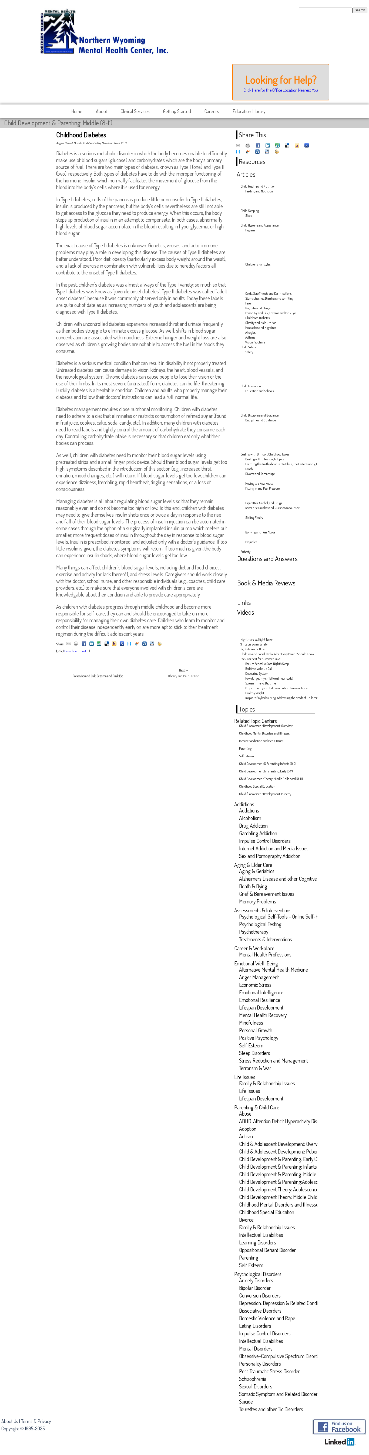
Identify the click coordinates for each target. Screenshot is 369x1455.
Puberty (245, 552)
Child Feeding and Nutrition (258, 186)
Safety (249, 352)
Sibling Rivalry (254, 518)
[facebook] (84, 644)
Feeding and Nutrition (259, 191)
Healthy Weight (254, 693)
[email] (68, 644)
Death (249, 469)
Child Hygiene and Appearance (259, 225)
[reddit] (152, 644)
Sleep (248, 216)
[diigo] (129, 644)
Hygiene (250, 230)
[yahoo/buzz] (114, 644)
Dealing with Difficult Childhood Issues (264, 454)
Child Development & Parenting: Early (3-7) (266, 771)
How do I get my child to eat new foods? (269, 678)
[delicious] (106, 644)
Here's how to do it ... (76, 651)
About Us (9, 1421)
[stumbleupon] (99, 644)
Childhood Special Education (257, 786)
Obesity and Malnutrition (261, 323)
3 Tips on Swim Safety (253, 644)
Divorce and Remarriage (260, 474)
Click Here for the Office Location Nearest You (281, 90)
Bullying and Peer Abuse (260, 532)
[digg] (144, 644)
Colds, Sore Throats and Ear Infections (268, 293)
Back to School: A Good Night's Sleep (267, 664)
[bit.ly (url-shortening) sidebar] (159, 644)
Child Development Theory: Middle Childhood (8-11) (271, 779)
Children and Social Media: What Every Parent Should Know (274, 654)
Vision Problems (255, 342)
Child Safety (248, 347)
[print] (75, 644)
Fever (248, 303)
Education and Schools (259, 391)
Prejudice (251, 542)
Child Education (250, 386)
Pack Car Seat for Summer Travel (260, 659)
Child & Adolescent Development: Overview (266, 726)
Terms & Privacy (36, 1421)
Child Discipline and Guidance (259, 415)
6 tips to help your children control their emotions (276, 688)
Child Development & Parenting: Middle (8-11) (58, 123)
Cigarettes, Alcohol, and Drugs (263, 503)
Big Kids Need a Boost (253, 649)
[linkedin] (91, 644)
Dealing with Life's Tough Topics (264, 459)
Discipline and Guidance (260, 420)
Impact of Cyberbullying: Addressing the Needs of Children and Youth (277, 698)
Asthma (250, 337)
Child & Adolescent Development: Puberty (265, 794)
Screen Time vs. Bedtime (260, 683)
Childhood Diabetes (257, 318)
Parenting (245, 748)
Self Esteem (246, 756)
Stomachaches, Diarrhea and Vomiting (269, 298)
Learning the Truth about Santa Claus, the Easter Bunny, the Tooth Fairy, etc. (277, 464)
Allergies (250, 332)
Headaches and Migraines (260, 328)
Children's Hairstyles (257, 264)
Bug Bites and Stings (257, 308)
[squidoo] (137, 644)
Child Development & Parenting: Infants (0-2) (268, 764)
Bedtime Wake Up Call (259, 669)
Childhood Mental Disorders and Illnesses (264, 733)
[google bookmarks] (121, 644)
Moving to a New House (259, 483)
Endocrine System (256, 673)
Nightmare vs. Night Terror (256, 639)
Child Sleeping (249, 211)
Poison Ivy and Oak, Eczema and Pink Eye (270, 313)
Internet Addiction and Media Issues (261, 741)
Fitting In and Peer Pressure (262, 488)
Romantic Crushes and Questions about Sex (272, 508)
